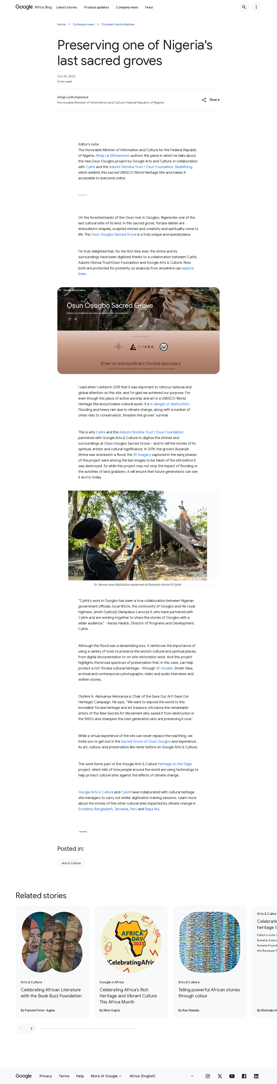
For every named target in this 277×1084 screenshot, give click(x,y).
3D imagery (142, 455)
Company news (127, 7)
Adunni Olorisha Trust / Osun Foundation (141, 167)
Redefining (183, 167)
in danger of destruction (169, 404)
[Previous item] (21, 1028)
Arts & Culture (71, 863)
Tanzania (121, 809)
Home (61, 24)
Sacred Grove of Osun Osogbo (146, 741)
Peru (133, 809)
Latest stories (66, 7)
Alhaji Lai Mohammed (112, 156)
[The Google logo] (24, 1076)
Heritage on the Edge (175, 764)
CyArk (90, 167)
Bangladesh (103, 809)
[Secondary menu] (256, 7)
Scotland (85, 809)
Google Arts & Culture (95, 792)
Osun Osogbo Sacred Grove (114, 234)
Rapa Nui (152, 809)
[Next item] (31, 1028)
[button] (210, 100)
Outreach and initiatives (118, 24)
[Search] (244, 7)
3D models (164, 668)
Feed (149, 7)
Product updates (96, 7)
